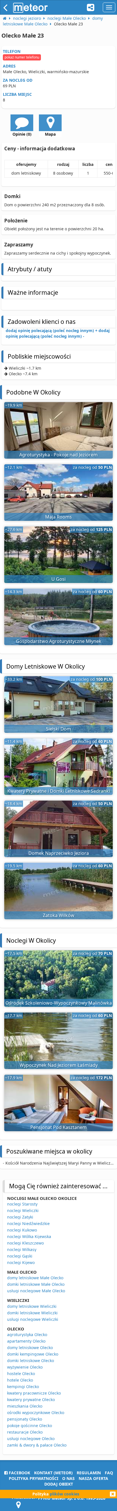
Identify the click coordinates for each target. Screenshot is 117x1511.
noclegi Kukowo (22, 1230)
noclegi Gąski (19, 1256)
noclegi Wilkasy (21, 1249)
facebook (19, 1472)
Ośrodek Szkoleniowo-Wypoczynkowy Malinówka (58, 1003)
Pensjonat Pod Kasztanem (58, 1127)
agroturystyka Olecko (27, 1334)
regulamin (89, 1472)
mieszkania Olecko (24, 1406)
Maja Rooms (58, 517)
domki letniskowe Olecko (30, 1360)
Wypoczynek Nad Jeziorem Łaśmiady (59, 1065)
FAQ (109, 1472)
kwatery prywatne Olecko (31, 1399)
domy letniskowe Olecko (30, 1347)
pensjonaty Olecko (24, 1419)
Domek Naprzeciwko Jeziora (58, 853)
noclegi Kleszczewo (25, 1243)
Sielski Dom (58, 729)
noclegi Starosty (22, 1204)
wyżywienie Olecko (25, 1367)
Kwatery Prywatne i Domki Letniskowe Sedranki (58, 791)
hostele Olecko (21, 1373)
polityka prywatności (33, 1478)
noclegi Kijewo (21, 1262)
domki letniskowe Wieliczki (32, 1312)
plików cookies (64, 1494)
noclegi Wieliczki (23, 1210)
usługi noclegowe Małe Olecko (36, 1290)
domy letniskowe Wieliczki (32, 1306)
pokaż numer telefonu (22, 57)
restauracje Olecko (25, 1432)
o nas (68, 1478)
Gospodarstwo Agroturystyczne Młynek (58, 641)
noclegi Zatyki (20, 1217)
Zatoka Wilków (58, 915)
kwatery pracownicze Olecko (34, 1393)
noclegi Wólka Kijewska (29, 1236)
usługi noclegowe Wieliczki (32, 1319)
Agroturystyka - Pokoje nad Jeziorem (58, 455)
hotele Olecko (20, 1380)
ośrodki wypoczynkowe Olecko (35, 1412)
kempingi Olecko (23, 1386)
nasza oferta (93, 1478)
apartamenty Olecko (26, 1341)
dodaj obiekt (58, 1484)
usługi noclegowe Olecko (31, 1438)
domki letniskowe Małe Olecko (35, 1284)
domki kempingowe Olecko (32, 1354)
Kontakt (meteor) (53, 1472)
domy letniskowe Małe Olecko (35, 1277)
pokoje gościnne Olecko (29, 1425)
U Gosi (58, 579)
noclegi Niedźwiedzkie (28, 1223)
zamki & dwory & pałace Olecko (36, 1445)
